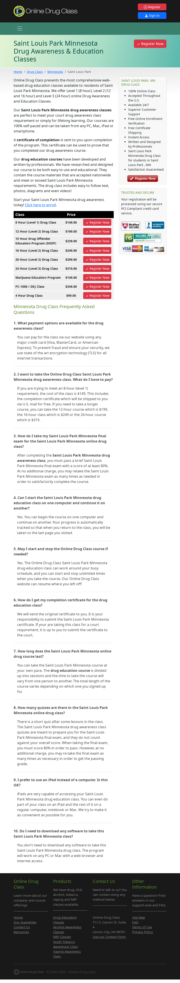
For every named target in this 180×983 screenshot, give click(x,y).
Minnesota (55, 72)
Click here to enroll (40, 204)
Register (153, 7)
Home (18, 72)
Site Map (138, 917)
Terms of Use (142, 927)
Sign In (154, 15)
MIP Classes (62, 936)
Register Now (152, 43)
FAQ (135, 922)
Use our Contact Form (109, 936)
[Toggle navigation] (20, 28)
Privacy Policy (142, 932)
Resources (21, 932)
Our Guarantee (25, 922)
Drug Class (35, 72)
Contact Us (22, 927)
